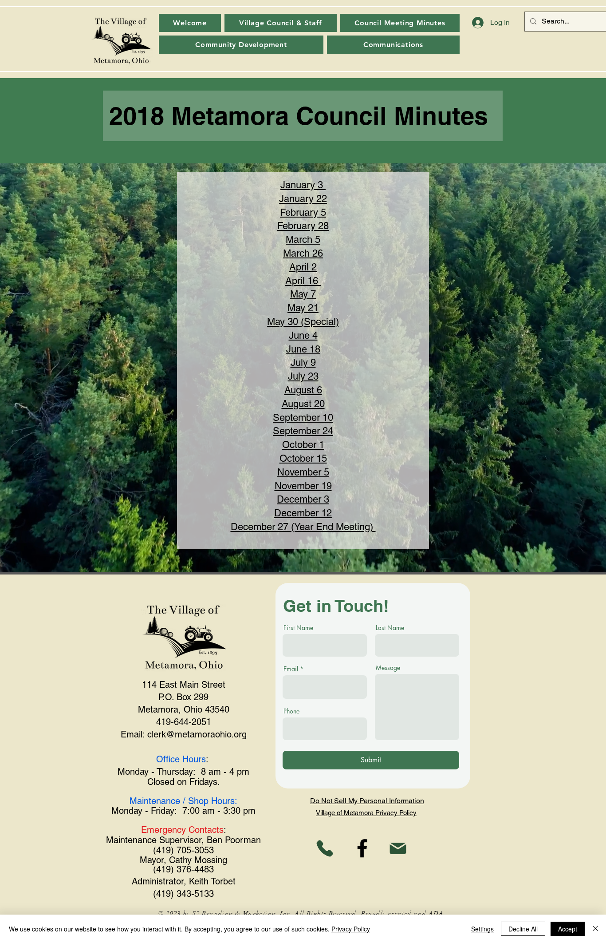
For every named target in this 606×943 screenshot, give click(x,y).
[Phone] (324, 848)
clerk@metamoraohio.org (197, 734)
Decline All (523, 928)
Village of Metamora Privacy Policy (366, 812)
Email (290, 669)
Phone (291, 711)
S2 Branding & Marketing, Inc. (242, 913)
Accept (567, 928)
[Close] (595, 929)
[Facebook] (362, 848)
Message (388, 668)
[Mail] (398, 848)
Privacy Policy (350, 928)
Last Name (390, 628)
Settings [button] (482, 928)
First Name (298, 628)
